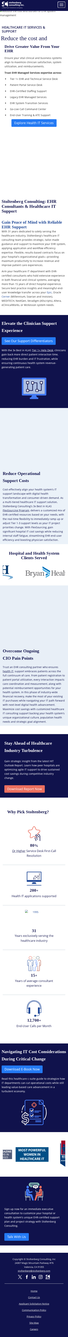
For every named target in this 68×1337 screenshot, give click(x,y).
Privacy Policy (34, 1316)
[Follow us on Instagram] (40, 1276)
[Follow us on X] (20, 1276)
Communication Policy (34, 1310)
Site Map (34, 1322)
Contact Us (34, 1297)
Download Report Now (24, 789)
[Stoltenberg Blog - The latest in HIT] (47, 1276)
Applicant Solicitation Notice (34, 1303)
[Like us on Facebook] (26, 1276)
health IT (8, 671)
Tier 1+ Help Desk (42, 350)
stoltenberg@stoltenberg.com (34, 1270)
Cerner (6, 296)
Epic (49, 292)
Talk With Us (16, 1237)
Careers (34, 1329)
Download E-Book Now (22, 1069)
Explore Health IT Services (34, 123)
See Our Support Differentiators (29, 341)
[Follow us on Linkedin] (33, 1276)
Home (34, 1291)
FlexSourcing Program (16, 510)
